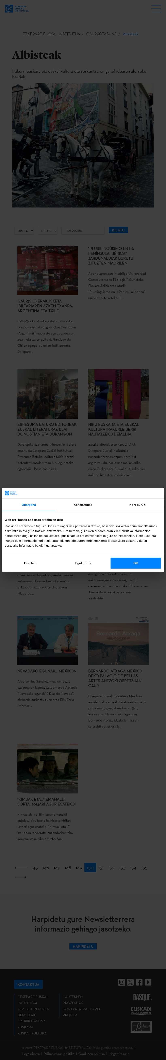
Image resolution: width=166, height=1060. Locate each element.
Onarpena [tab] (29, 504)
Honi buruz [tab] (137, 504)
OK (135, 563)
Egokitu (80, 563)
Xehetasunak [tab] (83, 504)
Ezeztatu (30, 563)
